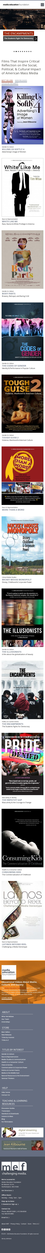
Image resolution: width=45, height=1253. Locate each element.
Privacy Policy (15, 1224)
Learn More (7, 998)
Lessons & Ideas (7, 1116)
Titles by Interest (8, 1037)
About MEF (5, 1224)
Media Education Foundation (15, 988)
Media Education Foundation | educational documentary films (16, 4)
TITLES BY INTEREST (10, 83)
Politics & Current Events (11, 1070)
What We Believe (8, 1016)
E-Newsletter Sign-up (9, 1204)
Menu (42, 4)
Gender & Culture (8, 1054)
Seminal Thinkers (8, 1078)
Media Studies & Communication (14, 1059)
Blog (3, 1119)
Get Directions (7, 1190)
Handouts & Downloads (10, 1114)
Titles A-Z (5, 1040)
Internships (6, 1022)
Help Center (6, 1092)
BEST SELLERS (7, 80)
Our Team (5, 1019)
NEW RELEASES (21, 80)
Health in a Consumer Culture (12, 1062)
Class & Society (7, 1065)
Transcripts (6, 1111)
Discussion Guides (8, 1108)
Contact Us (6, 1095)
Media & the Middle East (10, 1073)
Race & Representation (10, 1057)
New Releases (6, 1035)
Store (29, 1224)
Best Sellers (6, 1032)
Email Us (5, 1217)
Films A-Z (36, 1224)
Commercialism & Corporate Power (14, 1067)
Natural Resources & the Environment (15, 1076)
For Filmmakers (7, 1122)
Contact (23, 1224)
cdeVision (9, 1239)
